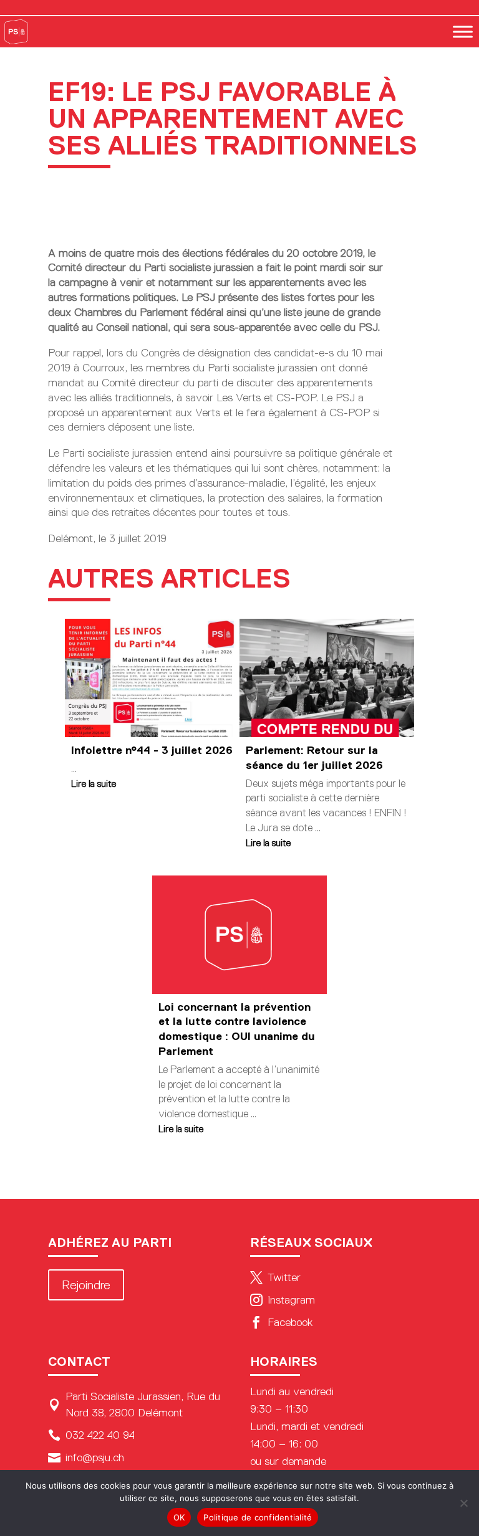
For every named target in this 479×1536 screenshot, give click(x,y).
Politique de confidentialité (257, 1517)
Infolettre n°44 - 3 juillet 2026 (152, 750)
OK (179, 1517)
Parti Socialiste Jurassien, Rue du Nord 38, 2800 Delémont (134, 1404)
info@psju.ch (86, 1457)
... (74, 769)
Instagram (282, 1300)
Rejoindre (86, 1285)
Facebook (281, 1322)
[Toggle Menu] (463, 31)
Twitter (275, 1277)
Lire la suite (93, 783)
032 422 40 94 (91, 1435)
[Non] (463, 1503)
